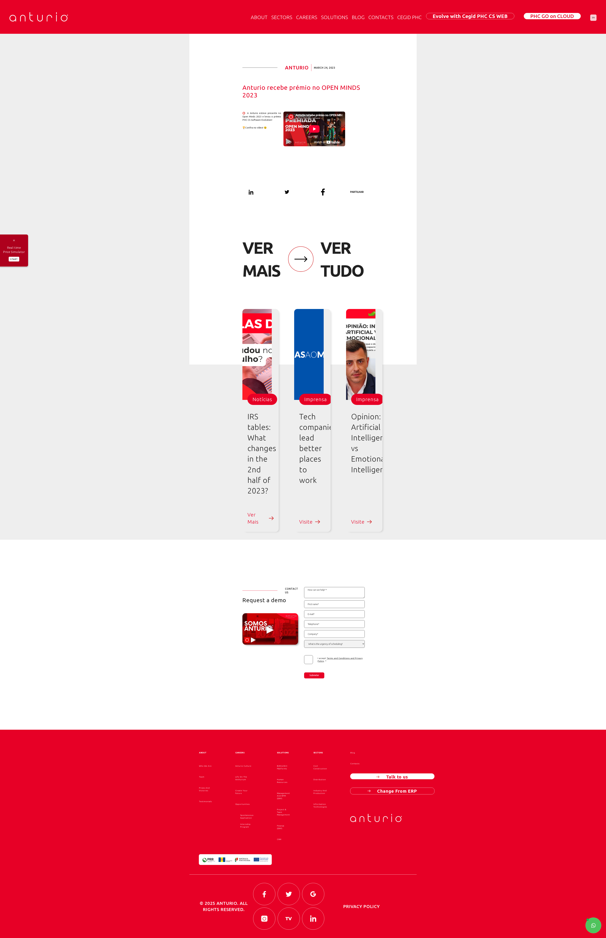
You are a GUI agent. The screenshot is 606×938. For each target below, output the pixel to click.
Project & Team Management (283, 812)
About (259, 17)
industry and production (320, 792)
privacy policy (361, 906)
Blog (358, 17)
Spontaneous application (246, 816)
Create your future (241, 792)
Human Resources (282, 780)
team (201, 777)
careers (306, 17)
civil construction (320, 767)
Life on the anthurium (241, 778)
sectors (318, 753)
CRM (279, 839)
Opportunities (242, 804)
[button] (593, 18)
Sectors (281, 17)
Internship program (245, 825)
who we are (205, 766)
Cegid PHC (409, 17)
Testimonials (205, 801)
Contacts (380, 17)
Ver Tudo (342, 259)
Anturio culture (243, 766)
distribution (319, 779)
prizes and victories (204, 789)
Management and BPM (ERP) (283, 796)
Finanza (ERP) (280, 827)
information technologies (320, 805)
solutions (334, 17)
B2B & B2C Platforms (282, 767)
